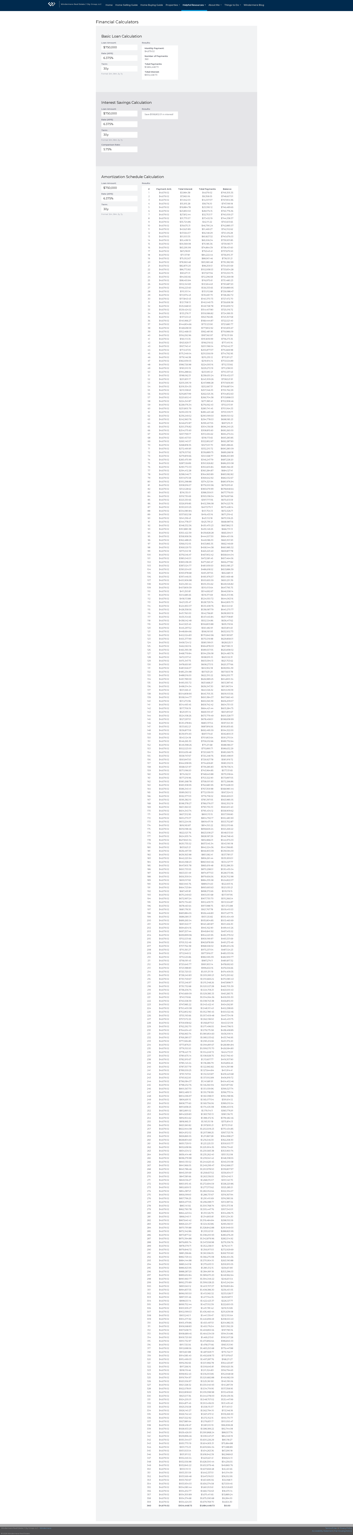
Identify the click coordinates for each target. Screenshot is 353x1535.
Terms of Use (331, 1528)
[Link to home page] (51, 5)
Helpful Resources (195, 7)
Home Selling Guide (126, 5)
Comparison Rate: (110, 144)
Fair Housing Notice (343, 1531)
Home (109, 5)
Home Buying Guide (152, 5)
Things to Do (233, 7)
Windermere (45, 1528)
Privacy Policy (346, 1528)
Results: (146, 42)
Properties (173, 7)
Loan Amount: (108, 42)
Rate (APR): (107, 53)
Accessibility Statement (322, 1531)
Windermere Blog (254, 5)
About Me (215, 7)
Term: (104, 64)
